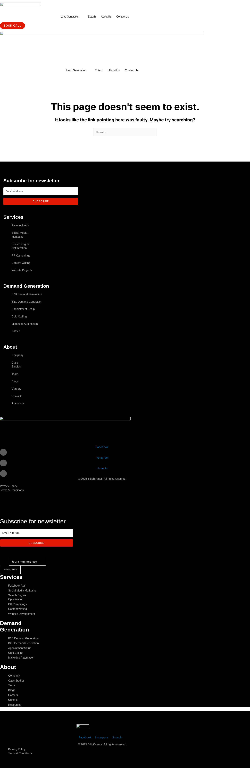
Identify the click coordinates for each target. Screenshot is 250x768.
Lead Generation (70, 16)
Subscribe (10, 570)
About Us (106, 16)
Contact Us (122, 16)
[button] (71, 17)
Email (4, 561)
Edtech (92, 16)
